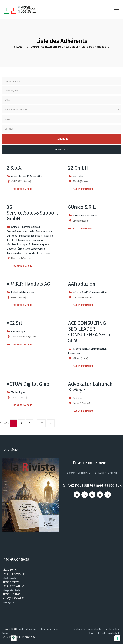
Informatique (23, 239)
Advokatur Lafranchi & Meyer (91, 387)
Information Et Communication (90, 292)
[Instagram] (107, 494)
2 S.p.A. (14, 168)
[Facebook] (77, 494)
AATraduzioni (82, 284)
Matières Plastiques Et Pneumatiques (27, 244)
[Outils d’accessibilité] (14, 638)
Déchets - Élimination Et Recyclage (26, 248)
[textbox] (61, 109)
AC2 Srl (14, 323)
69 (41, 423)
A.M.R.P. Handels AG (28, 284)
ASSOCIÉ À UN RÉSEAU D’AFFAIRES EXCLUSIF (92, 473)
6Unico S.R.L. (82, 207)
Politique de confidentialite (87, 629)
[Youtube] (100, 494)
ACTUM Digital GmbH (30, 384)
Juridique (78, 397)
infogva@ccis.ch (11, 590)
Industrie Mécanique (30, 235)
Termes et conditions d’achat (104, 633)
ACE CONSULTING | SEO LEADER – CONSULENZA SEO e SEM (90, 331)
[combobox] (61, 109)
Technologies (14, 252)
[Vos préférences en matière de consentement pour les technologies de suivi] (117, 638)
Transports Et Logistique (36, 252)
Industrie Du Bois (31, 231)
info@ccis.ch (9, 577)
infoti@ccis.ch (9, 602)
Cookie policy (112, 629)
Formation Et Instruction (86, 215)
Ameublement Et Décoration (26, 176)
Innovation (78, 176)
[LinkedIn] (92, 494)
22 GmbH (78, 168)
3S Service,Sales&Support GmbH (32, 213)
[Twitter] (84, 494)
